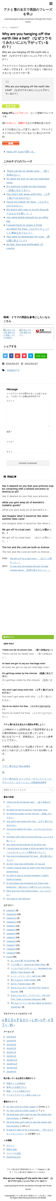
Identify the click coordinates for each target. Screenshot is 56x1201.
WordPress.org (13, 1157)
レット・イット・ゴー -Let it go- (26, 976)
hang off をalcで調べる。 (21, 151)
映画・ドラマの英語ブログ (18, 1091)
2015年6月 (11, 1037)
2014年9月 (11, 1071)
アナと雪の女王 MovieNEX (16, 766)
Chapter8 (11, 949)
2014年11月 (11, 1064)
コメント (10, 400)
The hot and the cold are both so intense (25, 547)
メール (10, 441)
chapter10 (11, 914)
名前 (9, 431)
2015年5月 (11, 1040)
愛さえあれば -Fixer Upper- (23, 980)
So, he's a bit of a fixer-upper (20, 1106)
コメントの (13, 1153)
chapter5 (10, 937)
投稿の (11, 1149)
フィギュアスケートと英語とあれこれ (23, 1095)
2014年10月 (11, 1068)
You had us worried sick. (18, 898)
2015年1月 (11, 1056)
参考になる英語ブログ (16, 1087)
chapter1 (10, 910)
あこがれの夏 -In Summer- (23, 960)
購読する (9, 637)
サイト (9, 451)
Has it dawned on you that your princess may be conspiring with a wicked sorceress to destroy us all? (27, 488)
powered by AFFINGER (36, 1198)
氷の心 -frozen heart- (21, 984)
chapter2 (10, 926)
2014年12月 (11, 1060)
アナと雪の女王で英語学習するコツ (21, 1169)
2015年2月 (11, 1052)
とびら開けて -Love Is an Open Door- (28, 964)
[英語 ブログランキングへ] (44, 331)
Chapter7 (12, 370)
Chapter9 (11, 953)
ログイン (10, 1145)
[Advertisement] (28, 282)
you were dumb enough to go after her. (26, 844)
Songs (9, 956)
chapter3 (10, 929)
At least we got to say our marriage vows (23, 663)
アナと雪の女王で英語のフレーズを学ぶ (29, 1172)
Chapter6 (11, 941)
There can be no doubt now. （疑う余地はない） (28, 649)
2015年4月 (11, 1044)
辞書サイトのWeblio (15, 1083)
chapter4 (10, 933)
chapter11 (11, 918)
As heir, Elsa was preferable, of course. (25, 864)
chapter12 (11, 922)
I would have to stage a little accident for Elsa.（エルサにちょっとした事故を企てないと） (28, 228)
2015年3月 (11, 1048)
